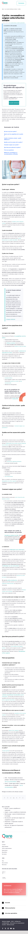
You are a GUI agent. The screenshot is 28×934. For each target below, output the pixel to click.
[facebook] (2, 928)
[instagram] (8, 928)
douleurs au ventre (14, 381)
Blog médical (4, 852)
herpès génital (6, 750)
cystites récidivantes (12, 580)
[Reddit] (10, 798)
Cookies (4, 924)
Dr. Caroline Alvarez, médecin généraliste (17, 22)
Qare (3, 9)
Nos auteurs (4, 854)
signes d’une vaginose (14, 730)
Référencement (10, 924)
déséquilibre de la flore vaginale (9, 481)
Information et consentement (17, 923)
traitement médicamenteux (8, 583)
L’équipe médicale (10, 319)
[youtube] (11, 928)
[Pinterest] (20, 798)
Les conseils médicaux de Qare (11, 9)
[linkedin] (13, 928)
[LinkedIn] (14, 798)
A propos (4, 844)
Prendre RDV (15, 398)
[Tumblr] (16, 798)
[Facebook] (4, 798)
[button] (14, 902)
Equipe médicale (5, 846)
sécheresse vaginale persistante (14, 461)
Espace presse (4, 850)
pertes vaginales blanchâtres (8, 699)
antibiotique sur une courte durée (11, 565)
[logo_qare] (4, 2)
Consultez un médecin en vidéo (12, 535)
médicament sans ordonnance (17, 549)
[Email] (23, 798)
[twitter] (5, 928)
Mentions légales (6, 921)
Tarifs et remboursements (7, 848)
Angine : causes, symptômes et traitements (15, 812)
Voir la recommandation (11, 781)
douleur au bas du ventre (20, 346)
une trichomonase (9, 476)
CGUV (12, 921)
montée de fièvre (9, 377)
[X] (7, 798)
